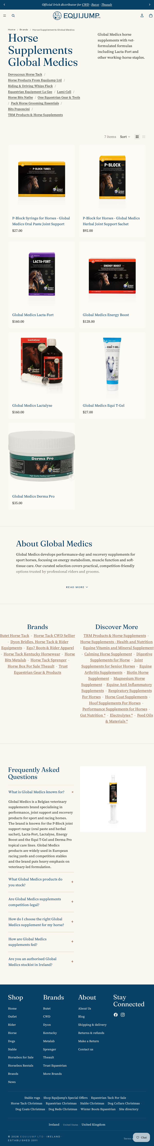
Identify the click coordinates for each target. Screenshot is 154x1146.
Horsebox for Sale (20, 1057)
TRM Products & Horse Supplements (35, 114)
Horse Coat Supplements (126, 696)
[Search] (13, 15)
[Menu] (4, 15)
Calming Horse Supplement (108, 653)
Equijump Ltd (32, 1136)
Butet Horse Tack (14, 635)
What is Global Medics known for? (36, 791)
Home (11, 29)
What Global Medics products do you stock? (35, 882)
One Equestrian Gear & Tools (59, 97)
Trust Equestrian (55, 1065)
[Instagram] (122, 1014)
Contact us (85, 1049)
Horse (12, 1033)
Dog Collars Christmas (124, 1103)
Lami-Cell (64, 91)
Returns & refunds (91, 1033)
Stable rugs (32, 1097)
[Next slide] (149, 4)
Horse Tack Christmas (26, 1103)
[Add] (139, 205)
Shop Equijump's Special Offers (66, 1097)
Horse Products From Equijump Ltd (35, 80)
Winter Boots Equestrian (98, 1109)
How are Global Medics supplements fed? (27, 941)
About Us (84, 1008)
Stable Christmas (92, 1103)
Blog (81, 1016)
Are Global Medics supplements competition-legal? (34, 901)
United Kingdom (93, 1124)
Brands (24, 29)
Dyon (47, 1025)
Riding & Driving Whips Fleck (30, 86)
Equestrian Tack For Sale (108, 1097)
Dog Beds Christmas (63, 1109)
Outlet (12, 1016)
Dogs (11, 1041)
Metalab (49, 1041)
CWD (46, 1016)
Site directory (129, 1109)
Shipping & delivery (92, 1025)
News (12, 1082)
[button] (125, 136)
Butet (47, 1008)
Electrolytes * (121, 715)
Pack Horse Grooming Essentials (35, 103)
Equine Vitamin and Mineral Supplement (118, 647)
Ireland (54, 1124)
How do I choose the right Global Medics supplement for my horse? (36, 921)
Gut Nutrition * (92, 715)
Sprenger (49, 1049)
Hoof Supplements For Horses (115, 702)
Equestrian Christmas (61, 1103)
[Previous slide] (4, 4)
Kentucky (50, 1033)
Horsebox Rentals (20, 1065)
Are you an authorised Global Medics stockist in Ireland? (32, 961)
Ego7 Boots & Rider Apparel (50, 647)
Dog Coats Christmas (30, 1109)
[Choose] (69, 205)
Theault (48, 1057)
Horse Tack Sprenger (48, 659)
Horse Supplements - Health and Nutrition (116, 641)
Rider (12, 1025)
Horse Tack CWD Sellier (54, 635)
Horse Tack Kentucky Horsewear (32, 653)
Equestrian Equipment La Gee (30, 91)
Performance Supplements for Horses (114, 708)
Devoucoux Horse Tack (25, 74)
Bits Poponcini (19, 109)
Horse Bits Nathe (20, 97)
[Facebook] (115, 1014)
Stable (12, 1049)
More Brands (52, 1074)
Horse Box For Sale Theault (31, 666)
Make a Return (88, 1041)
